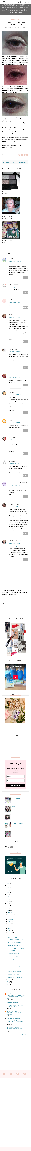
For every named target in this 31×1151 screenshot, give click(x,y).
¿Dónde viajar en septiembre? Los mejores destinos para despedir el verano (16, 997)
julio (9, 923)
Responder (25, 277)
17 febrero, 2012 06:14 (14, 463)
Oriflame (4, 157)
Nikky (11, 258)
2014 (8, 905)
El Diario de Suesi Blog (18, 482)
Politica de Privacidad (24, 1149)
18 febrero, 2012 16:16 (14, 506)
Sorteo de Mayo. (16, 806)
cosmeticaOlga (12, 27)
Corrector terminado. (14, 953)
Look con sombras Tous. (14, 971)
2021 (8, 890)
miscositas (9, 994)
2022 (8, 887)
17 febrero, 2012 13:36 (14, 485)
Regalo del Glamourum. (14, 945)
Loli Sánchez (14, 284)
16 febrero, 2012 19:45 (15, 302)
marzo (9, 932)
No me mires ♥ (14, 349)
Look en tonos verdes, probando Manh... (9, 217)
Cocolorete (13, 315)
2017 (8, 899)
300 (27, 1073)
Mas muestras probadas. (14, 942)
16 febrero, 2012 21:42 (15, 377)
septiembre (11, 919)
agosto (10, 921)
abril (9, 930)
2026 (8, 883)
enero (9, 979)
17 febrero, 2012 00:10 (15, 440)
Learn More (13, 13)
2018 (8, 896)
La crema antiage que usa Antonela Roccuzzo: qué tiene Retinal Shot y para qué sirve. (16, 1021)
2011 (8, 982)
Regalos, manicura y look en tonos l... (10, 241)
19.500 (20, 1073)
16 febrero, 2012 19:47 (14, 317)
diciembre (10, 912)
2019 (8, 894)
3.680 (7, 1073)
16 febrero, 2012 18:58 (15, 287)
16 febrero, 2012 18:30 (15, 261)
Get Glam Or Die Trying (13, 1018)
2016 (8, 901)
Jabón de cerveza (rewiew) (15, 977)
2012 (8, 910)
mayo (9, 928)
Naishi (11, 420)
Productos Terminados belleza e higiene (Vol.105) (15, 1029)
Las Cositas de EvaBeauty (14, 1027)
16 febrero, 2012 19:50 (15, 351)
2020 (8, 892)
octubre (10, 917)
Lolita (11, 392)
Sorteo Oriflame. (16, 798)
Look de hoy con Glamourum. (16, 963)
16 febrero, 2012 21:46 (15, 394)
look (16, 155)
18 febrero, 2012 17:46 (14, 543)
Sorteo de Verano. (17, 815)
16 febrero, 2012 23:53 (15, 422)
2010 (8, 984)
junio (9, 926)
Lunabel (12, 299)
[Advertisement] (15, 611)
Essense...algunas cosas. (14, 960)
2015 (8, 903)
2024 (8, 885)
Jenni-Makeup (14, 504)
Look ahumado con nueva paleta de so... (10, 192)
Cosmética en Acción (12, 1002)
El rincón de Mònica (12, 1011)
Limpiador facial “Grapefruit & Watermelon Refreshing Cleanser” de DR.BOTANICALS (15, 1005)
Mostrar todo (23, 1034)
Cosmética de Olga (14, 1149)
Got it (20, 13)
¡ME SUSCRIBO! (15, 785)
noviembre (11, 914)
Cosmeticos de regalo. (14, 974)
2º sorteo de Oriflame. (18, 823)
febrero (10, 935)
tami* (11, 375)
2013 (8, 908)
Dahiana (12, 461)
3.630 (13, 1073)
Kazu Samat (13, 437)
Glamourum (15, 19)
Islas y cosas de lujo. (13, 956)
